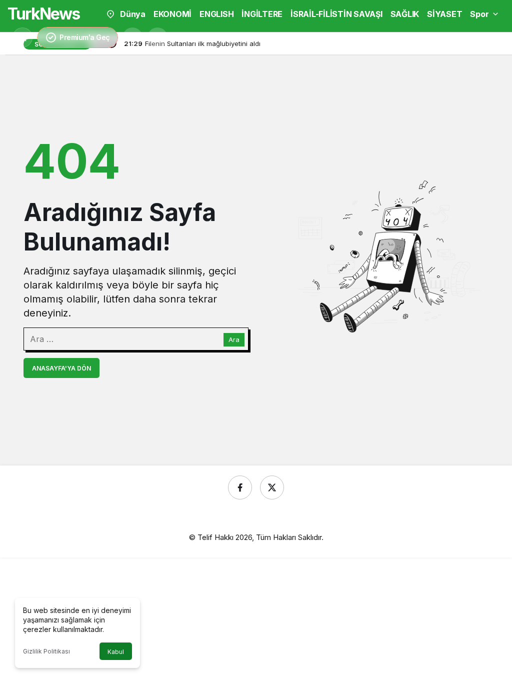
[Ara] (132, 38)
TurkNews (44, 14)
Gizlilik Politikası (46, 651)
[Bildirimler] (158, 38)
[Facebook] (240, 488)
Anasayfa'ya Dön (61, 368)
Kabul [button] (116, 652)
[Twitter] (272, 488)
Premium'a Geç (85, 37)
